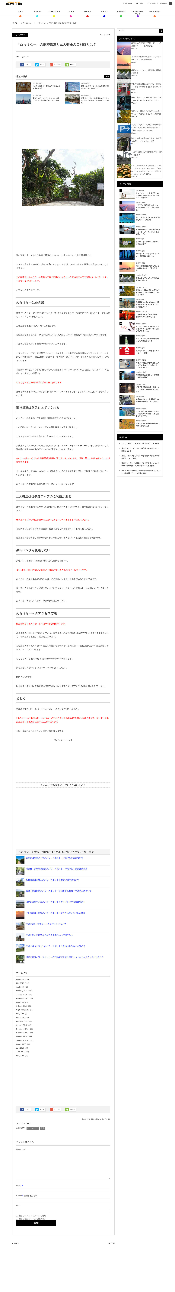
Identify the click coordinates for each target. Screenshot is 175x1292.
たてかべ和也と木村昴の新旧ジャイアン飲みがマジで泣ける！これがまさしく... (147, 365)
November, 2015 (22, 1033)
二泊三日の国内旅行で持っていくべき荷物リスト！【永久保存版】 (147, 207)
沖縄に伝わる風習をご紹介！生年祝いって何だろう (49, 935)
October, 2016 (21, 1006)
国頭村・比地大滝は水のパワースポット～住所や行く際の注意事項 (56, 869)
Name (18, 1186)
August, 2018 (21, 979)
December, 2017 (22, 998)
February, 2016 (21, 1021)
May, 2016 (20, 1014)
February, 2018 (21, 991)
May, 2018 (20, 983)
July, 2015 (20, 1048)
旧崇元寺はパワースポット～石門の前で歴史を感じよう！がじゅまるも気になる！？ (65, 957)
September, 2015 (22, 1040)
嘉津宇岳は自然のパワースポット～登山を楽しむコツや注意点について (58, 891)
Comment (20, 1149)
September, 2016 (22, 1010)
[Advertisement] (63, 127)
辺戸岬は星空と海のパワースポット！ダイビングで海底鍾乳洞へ (55, 902)
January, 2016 (21, 1025)
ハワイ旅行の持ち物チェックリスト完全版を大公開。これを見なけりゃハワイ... (147, 413)
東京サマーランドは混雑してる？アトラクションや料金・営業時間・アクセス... (95, 100)
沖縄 (42, 1128)
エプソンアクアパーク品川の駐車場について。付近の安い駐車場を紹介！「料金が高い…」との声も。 (146, 127)
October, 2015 (21, 1037)
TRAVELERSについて (138, 12)
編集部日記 (121, 11)
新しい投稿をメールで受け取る (32, 1219)
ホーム (20, 11)
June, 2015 (20, 1052)
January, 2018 (21, 995)
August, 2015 (21, 1044)
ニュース (70, 11)
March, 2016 (21, 1017)
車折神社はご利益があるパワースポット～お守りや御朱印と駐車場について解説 (146, 87)
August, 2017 (21, 1002)
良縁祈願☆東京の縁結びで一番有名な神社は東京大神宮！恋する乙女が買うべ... (147, 304)
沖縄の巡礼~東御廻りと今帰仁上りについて (46, 924)
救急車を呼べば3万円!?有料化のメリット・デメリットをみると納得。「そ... (148, 232)
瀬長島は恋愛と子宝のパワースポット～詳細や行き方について (54, 858)
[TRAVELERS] (13, 3)
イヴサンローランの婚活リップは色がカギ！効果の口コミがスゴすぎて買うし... (147, 329)
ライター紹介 (154, 11)
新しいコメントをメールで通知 (32, 1216)
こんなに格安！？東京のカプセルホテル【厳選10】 (141, 443)
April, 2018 (20, 987)
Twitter (42, 65)
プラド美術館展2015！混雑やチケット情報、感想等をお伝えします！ (147, 389)
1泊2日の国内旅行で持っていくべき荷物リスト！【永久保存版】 (147, 268)
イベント (104, 11)
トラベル (37, 11)
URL (18, 1206)
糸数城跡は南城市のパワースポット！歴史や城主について (52, 880)
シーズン (87, 11)
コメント (21, 1123)
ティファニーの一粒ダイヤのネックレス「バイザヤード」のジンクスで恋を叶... (147, 195)
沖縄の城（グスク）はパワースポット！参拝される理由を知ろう (55, 946)
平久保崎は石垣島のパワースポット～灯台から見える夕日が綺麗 (55, 913)
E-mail (19, 1196)
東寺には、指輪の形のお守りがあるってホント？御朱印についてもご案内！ (147, 292)
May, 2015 (20, 1056)
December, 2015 (22, 1029)
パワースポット (54, 11)
